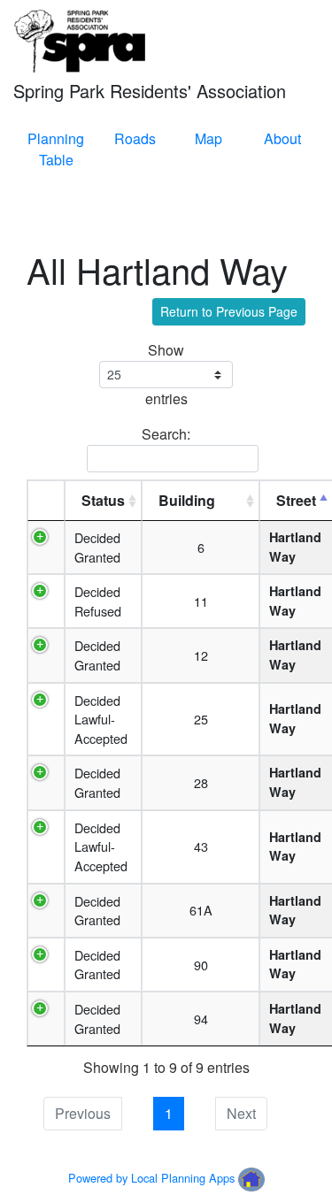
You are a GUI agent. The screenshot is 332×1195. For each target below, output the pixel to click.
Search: (166, 434)
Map (208, 138)
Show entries (166, 374)
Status (103, 500)
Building (186, 500)
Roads (135, 138)
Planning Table (55, 149)
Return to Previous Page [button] (228, 311)
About (282, 138)
